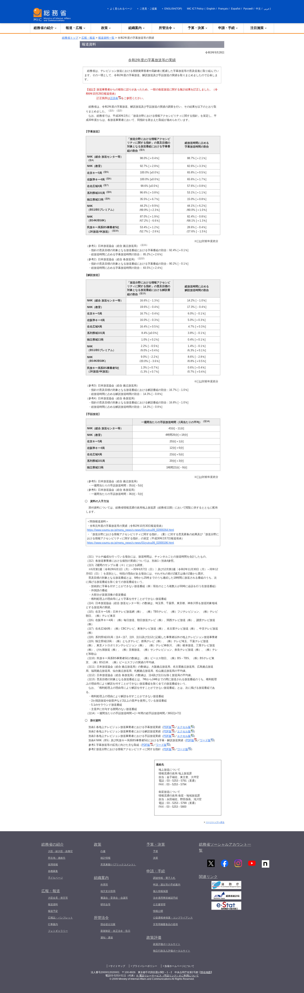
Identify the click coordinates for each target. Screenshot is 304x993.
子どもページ (55, 877)
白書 (103, 851)
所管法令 (165, 28)
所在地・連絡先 (56, 857)
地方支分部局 (108, 891)
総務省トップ (70, 37)
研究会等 (105, 904)
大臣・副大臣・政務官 (60, 851)
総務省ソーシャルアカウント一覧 (225, 847)
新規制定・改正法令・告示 (115, 930)
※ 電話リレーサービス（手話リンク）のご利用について (167, 975)
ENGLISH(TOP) (173, 8)
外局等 (104, 884)
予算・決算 (196, 28)
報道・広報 (74, 28)
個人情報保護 (160, 891)
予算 (155, 851)
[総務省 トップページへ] (53, 14)
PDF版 (167, 727)
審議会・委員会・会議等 (114, 897)
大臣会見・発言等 (58, 897)
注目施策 (257, 28)
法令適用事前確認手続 (165, 897)
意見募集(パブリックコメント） (118, 864)
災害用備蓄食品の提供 (165, 924)
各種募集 (53, 871)
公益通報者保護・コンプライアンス (173, 917)
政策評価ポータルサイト (166, 944)
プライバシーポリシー (144, 966)
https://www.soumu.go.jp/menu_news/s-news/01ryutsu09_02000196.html (130, 542)
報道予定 (53, 911)
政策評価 (153, 937)
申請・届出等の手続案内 (166, 884)
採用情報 (53, 864)
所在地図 (206, 972)
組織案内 (135, 28)
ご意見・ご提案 (148, 8)
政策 (104, 28)
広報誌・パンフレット (60, 917)
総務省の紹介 (44, 28)
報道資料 (53, 904)
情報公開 (158, 911)
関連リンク (208, 877)
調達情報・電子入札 (164, 878)
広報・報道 (88, 37)
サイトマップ (117, 966)
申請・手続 (226, 28)
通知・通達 (107, 937)
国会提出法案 (108, 924)
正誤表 (114, 98)
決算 (155, 857)
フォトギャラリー (58, 930)
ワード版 (205, 740)
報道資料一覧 (106, 37)
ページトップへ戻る (215, 822)
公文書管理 (159, 904)
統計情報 (105, 857)
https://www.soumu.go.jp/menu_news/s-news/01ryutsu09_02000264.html (130, 529)
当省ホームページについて (179, 966)
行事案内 (53, 924)
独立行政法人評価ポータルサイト (171, 950)
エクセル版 (184, 727)
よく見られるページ (121, 8)
